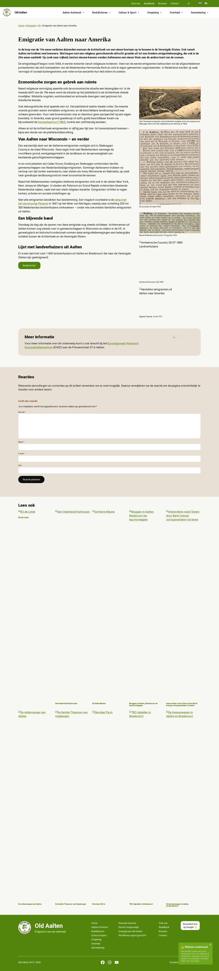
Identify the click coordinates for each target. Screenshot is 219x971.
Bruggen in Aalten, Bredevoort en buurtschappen (143, 704)
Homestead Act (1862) (52, 122)
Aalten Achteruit (72, 12)
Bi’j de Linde (23, 518)
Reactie (22, 412)
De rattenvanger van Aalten (29, 904)
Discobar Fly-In (98, 904)
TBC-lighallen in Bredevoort (141, 904)
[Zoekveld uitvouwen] (189, 3)
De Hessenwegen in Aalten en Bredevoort (177, 905)
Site (20, 465)
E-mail (21, 454)
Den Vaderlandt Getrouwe (66, 703)
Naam (21, 442)
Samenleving (198, 12)
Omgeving (153, 12)
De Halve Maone (99, 703)
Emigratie (31, 25)
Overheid (175, 12)
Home (21, 25)
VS (39, 25)
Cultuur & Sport (127, 12)
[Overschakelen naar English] (206, 3)
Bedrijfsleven (100, 12)
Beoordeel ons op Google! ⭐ (190, 925)
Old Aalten (21, 12)
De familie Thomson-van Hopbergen (70, 904)
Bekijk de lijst (29, 265)
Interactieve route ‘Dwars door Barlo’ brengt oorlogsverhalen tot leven (181, 704)
